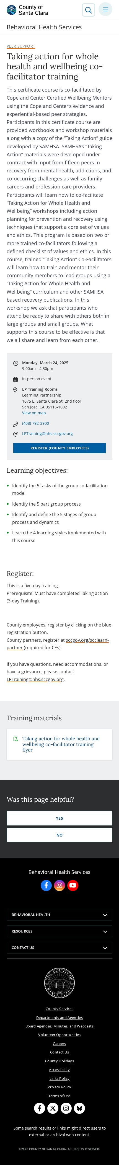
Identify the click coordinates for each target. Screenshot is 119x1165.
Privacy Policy (59, 1086)
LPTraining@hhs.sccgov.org (35, 679)
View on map (34, 412)
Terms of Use (59, 1095)
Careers (59, 1043)
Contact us (23, 947)
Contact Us (59, 1052)
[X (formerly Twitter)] (52, 1108)
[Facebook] (46, 885)
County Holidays (59, 1060)
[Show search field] (88, 10)
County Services (59, 1008)
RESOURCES (22, 931)
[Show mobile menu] (105, 9)
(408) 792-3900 (35, 423)
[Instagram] (59, 885)
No (59, 835)
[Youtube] (72, 885)
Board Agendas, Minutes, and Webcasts (59, 1026)
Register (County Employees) (59, 448)
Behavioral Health (31, 914)
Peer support (21, 46)
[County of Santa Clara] (27, 10)
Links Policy (60, 1078)
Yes (59, 818)
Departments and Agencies (59, 1017)
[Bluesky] (79, 1108)
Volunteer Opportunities (59, 1034)
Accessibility (59, 1069)
